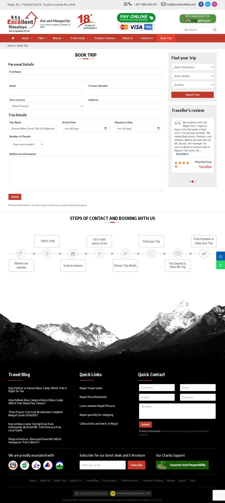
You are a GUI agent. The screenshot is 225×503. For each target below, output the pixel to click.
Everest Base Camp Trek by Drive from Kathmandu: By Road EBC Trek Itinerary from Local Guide (34, 427)
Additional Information (22, 154)
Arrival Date (69, 122)
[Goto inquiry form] (220, 256)
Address (93, 100)
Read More (182, 153)
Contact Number (98, 85)
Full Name (15, 71)
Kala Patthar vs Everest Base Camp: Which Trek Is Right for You (37, 389)
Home (11, 45)
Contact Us (146, 38)
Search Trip (192, 94)
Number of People (20, 136)
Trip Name (15, 122)
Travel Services (129, 480)
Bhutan (57, 38)
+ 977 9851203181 (145, 4)
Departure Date (124, 122)
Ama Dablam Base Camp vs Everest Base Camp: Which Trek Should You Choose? (35, 401)
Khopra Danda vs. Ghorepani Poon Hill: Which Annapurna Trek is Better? (34, 440)
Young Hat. (157, 499)
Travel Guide (77, 38)
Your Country (17, 100)
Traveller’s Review (104, 38)
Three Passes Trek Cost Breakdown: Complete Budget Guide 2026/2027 (35, 413)
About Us (128, 38)
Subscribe (136, 465)
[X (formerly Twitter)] (207, 4)
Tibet (41, 38)
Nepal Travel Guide (91, 388)
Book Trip (166, 38)
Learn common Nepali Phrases (97, 406)
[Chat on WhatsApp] (220, 264)
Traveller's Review (152, 480)
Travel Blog (91, 480)
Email (12, 85)
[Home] (13, 38)
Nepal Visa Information (93, 397)
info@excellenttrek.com (181, 4)
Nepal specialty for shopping (96, 415)
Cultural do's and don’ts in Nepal (99, 423)
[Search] (214, 30)
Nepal (25, 38)
